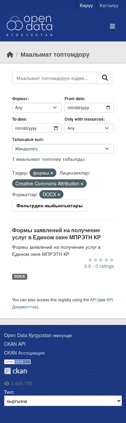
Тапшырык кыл (27, 139)
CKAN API (15, 343)
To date (19, 119)
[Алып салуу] (51, 173)
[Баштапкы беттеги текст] (10, 54)
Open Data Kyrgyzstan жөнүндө (38, 335)
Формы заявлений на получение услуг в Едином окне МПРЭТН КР (56, 233)
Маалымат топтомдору (54, 54)
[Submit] (105, 78)
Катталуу (109, 5)
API (93, 299)
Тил (8, 391)
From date (74, 98)
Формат (20, 98)
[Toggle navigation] (112, 26)
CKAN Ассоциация (24, 352)
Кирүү (86, 5)
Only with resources (84, 119)
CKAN (15, 370)
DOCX (19, 276)
